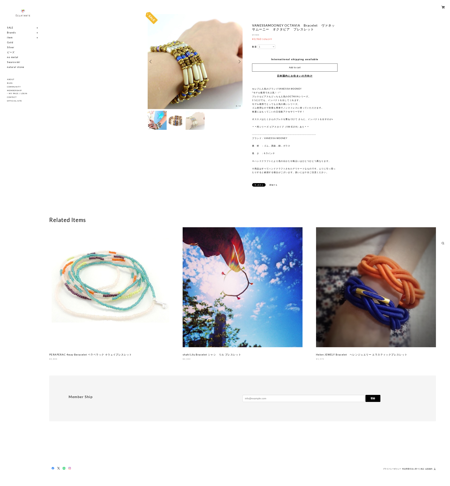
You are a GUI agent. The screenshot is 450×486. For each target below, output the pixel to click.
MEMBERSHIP (14, 90)
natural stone (15, 67)
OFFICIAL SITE (14, 101)
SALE (10, 28)
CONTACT (12, 97)
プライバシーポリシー (392, 469)
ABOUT (10, 79)
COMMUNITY (14, 87)
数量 (254, 47)
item (10, 37)
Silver (10, 47)
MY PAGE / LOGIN (18, 93)
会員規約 (429, 469)
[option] (195, 61)
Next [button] (239, 61)
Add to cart (295, 67)
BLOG (10, 83)
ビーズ (11, 52)
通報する (273, 185)
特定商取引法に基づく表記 (413, 469)
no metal (12, 57)
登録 (373, 398)
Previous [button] (151, 61)
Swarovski (13, 62)
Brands (11, 32)
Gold (10, 42)
